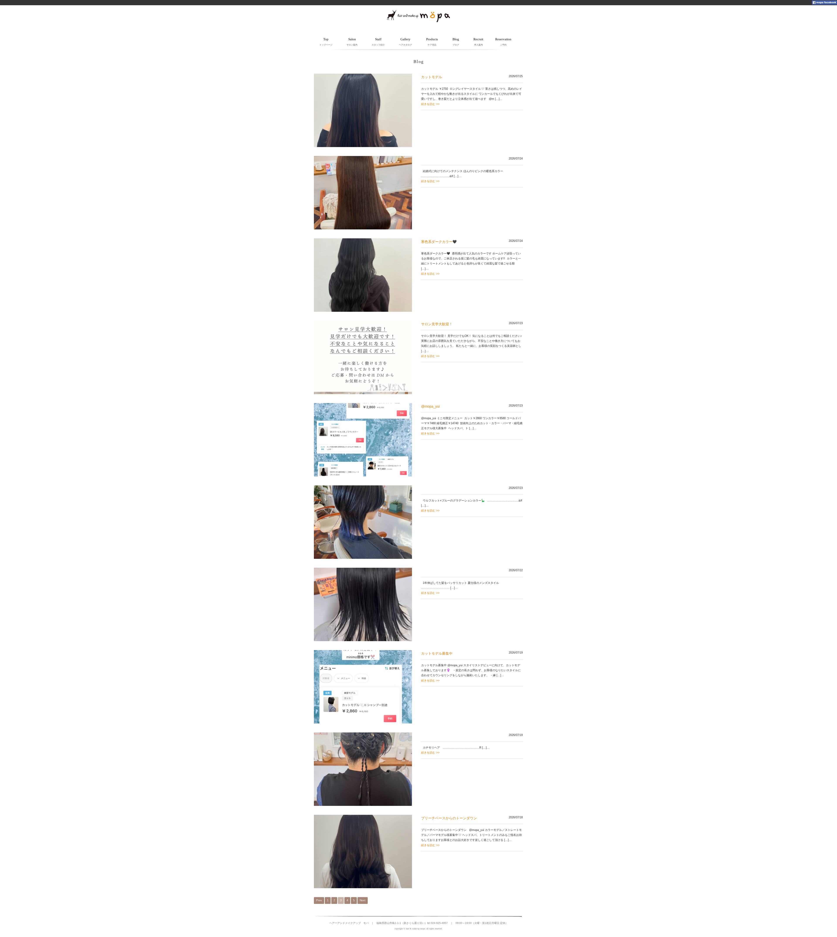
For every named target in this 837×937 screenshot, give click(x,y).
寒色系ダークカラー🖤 (439, 242)
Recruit (478, 41)
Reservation (503, 41)
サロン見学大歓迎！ (437, 324)
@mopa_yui (430, 406)
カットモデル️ (431, 77)
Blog (456, 41)
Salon (352, 41)
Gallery (405, 41)
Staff (378, 41)
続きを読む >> (430, 104)
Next (363, 900)
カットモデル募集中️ (437, 653)
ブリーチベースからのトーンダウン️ (449, 818)
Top (325, 41)
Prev (319, 900)
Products (432, 41)
